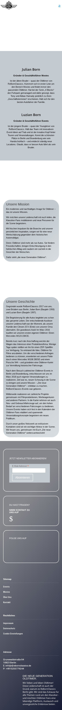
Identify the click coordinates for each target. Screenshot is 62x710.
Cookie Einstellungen (13, 633)
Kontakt (7, 602)
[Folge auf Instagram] (21, 547)
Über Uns (7, 597)
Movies (6, 592)
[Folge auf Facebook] (12, 547)
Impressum (8, 623)
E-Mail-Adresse (20, 466)
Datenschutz (9, 628)
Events (6, 586)
